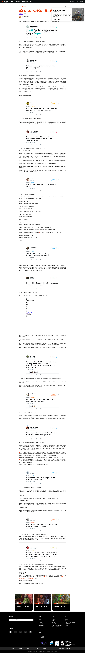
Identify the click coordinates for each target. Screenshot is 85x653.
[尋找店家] (32, 620)
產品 (12, 1)
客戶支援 (37, 648)
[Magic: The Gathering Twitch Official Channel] (20, 632)
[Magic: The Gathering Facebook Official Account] (10, 632)
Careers (54, 622)
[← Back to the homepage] (5, 1)
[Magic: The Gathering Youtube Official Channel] (25, 632)
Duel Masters (42, 636)
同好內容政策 (45, 648)
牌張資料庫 (77, 1)
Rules (40, 622)
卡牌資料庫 (67, 623)
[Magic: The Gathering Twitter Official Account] (15, 632)
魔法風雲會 (67, 619)
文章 (31, 1)
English (59, 19)
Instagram (31, 578)
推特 (62, 576)
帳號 (82, 1)
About (53, 619)
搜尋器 (72, 1)
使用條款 (12, 648)
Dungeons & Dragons (44, 635)
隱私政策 (28, 648)
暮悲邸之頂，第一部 (42, 607)
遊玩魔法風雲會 (17, 1)
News (20, 6)
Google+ (25, 578)
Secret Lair (67, 625)
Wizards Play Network (57, 625)
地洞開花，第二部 (61, 607)
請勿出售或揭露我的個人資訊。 (53, 648)
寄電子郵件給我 (46, 576)
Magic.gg (67, 620)
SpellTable (67, 626)
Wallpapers (41, 625)
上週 (21, 21)
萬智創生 (24, 6)
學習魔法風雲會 (25, 1)
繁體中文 (55, 19)
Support (54, 623)
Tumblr (20, 578)
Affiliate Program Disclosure (56, 627)
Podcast (41, 623)
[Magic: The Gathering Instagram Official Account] (30, 632)
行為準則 (20, 648)
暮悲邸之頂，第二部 (23, 607)
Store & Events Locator (70, 622)
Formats (41, 620)
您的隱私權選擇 (61, 648)
